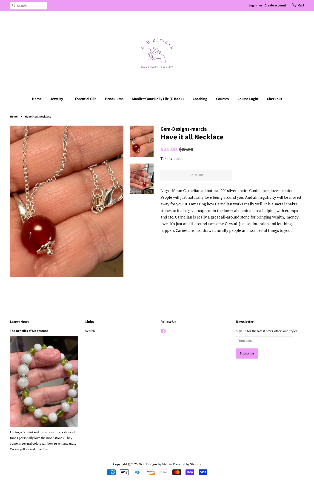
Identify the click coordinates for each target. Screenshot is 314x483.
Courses (222, 98)
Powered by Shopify (187, 464)
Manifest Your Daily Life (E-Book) (158, 98)
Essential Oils (85, 98)
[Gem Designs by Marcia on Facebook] (163, 332)
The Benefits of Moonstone (29, 330)
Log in (253, 5)
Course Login (247, 98)
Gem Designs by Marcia (155, 464)
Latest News (19, 321)
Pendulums (114, 98)
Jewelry (57, 98)
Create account (275, 5)
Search (90, 331)
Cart (301, 5)
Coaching (200, 98)
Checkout (274, 98)
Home (37, 98)
